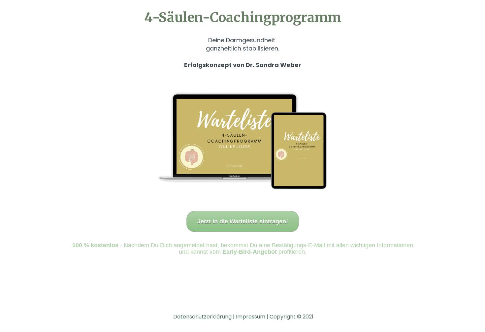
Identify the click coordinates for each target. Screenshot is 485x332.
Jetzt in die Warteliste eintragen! (242, 221)
